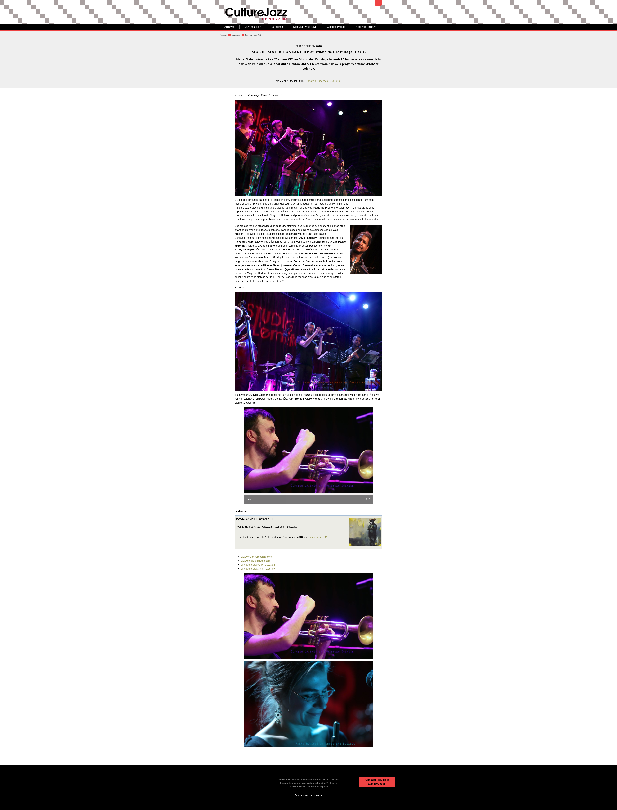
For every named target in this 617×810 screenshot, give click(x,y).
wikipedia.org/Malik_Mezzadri (258, 564)
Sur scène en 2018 (253, 35)
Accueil (223, 35)
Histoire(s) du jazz (365, 26)
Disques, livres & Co (305, 26)
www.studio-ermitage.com (255, 560)
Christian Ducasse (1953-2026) (323, 80)
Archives (229, 26)
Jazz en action (253, 26)
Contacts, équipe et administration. (377, 781)
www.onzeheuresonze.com (256, 556)
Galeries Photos (336, 26)
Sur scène (277, 26)
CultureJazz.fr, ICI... (319, 537)
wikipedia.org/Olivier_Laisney (258, 568)
